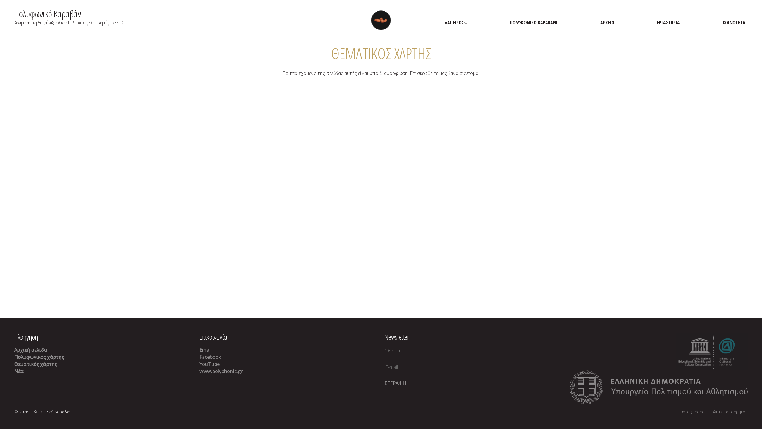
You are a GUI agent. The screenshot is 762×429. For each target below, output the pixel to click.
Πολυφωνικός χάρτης (39, 357)
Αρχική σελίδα (30, 349)
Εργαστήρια (668, 22)
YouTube (209, 364)
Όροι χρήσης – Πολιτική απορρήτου (714, 411)
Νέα (19, 371)
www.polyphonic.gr (221, 371)
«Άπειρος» (455, 22)
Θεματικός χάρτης (35, 364)
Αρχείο (607, 22)
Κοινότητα (734, 22)
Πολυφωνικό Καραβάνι (48, 13)
